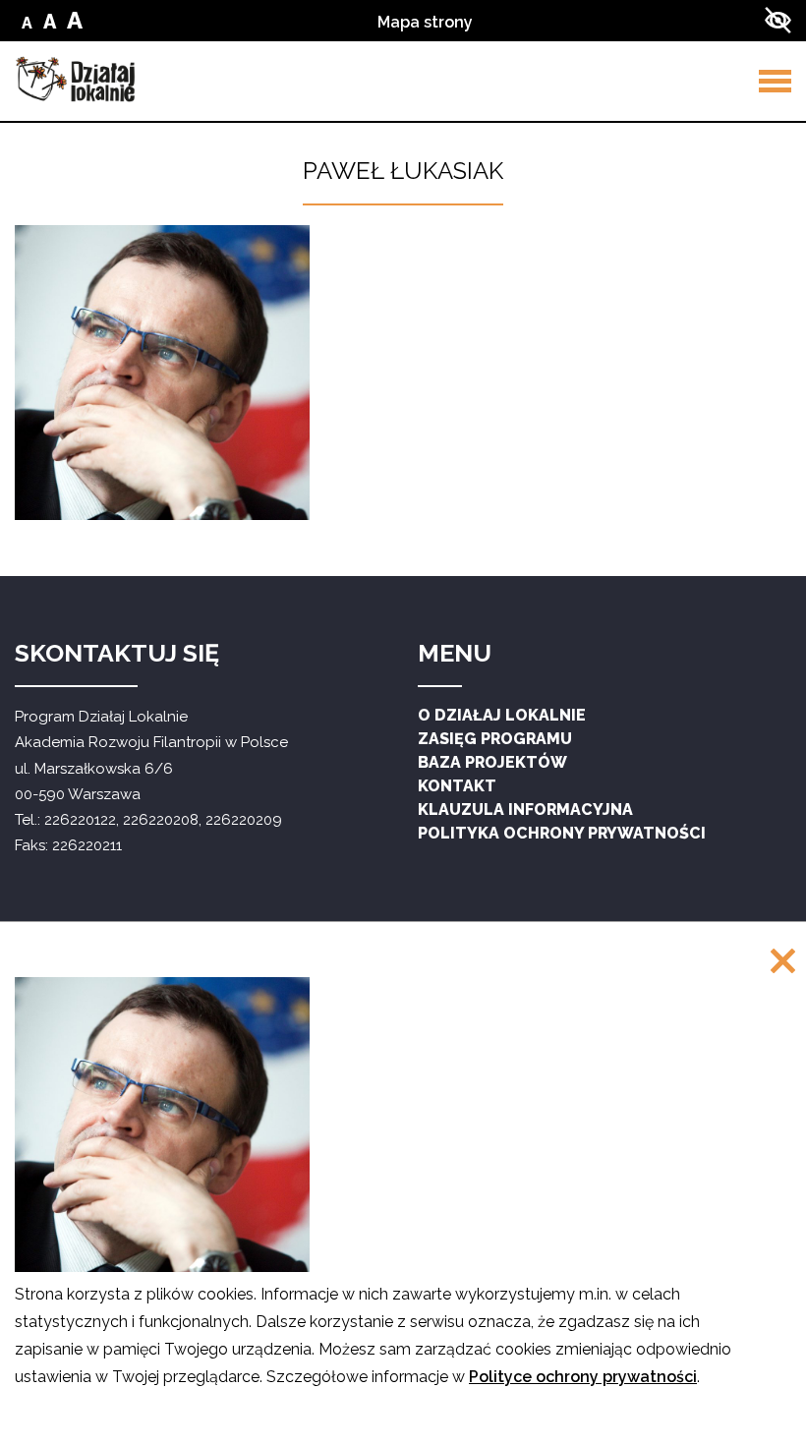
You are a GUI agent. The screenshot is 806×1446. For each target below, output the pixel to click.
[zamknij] (783, 963)
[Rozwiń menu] (775, 81)
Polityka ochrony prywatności (562, 833)
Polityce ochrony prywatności (583, 1376)
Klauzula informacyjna (525, 809)
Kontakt (457, 786)
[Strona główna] (75, 79)
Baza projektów (492, 762)
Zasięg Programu (495, 738)
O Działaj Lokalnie (502, 715)
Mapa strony (425, 22)
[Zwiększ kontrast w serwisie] (778, 20)
